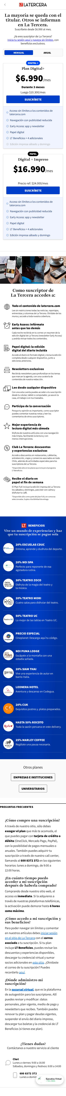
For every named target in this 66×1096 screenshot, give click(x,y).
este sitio (38, 962)
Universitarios (33, 789)
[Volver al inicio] (33, 5)
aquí (22, 972)
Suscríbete (42, 99)
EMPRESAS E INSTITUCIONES (33, 777)
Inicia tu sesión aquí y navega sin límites (30, 40)
